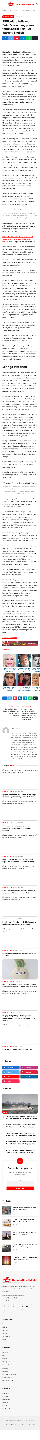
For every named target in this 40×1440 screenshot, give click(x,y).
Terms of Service (7, 1365)
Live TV (4, 1406)
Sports (4, 1333)
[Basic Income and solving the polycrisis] (20, 1034)
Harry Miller (16, 728)
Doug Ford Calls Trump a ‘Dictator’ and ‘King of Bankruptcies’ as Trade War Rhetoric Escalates (20, 1152)
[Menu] (3, 4)
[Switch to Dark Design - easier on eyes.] (37, 4)
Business (5, 1330)
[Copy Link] (35, 38)
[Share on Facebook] (5, 38)
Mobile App (6, 1399)
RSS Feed (5, 1396)
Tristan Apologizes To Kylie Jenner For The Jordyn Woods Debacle (24, 689)
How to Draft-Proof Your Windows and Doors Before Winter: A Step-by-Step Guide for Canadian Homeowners (21, 1144)
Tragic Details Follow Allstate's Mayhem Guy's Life (24, 670)
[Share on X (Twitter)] (11, 38)
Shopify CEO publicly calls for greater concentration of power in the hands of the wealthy (18, 1018)
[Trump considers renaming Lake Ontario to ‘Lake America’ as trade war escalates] (20, 1104)
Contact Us (32, 1425)
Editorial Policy (7, 1377)
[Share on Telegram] (23, 38)
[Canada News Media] (20, 4)
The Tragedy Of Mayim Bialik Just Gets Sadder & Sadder (9, 689)
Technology (6, 1336)
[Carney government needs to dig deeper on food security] (20, 938)
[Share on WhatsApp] (29, 38)
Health (4, 1339)
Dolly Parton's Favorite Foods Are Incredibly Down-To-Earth (9, 670)
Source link (6, 650)
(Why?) (14, 637)
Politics (4, 1327)
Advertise (5, 1368)
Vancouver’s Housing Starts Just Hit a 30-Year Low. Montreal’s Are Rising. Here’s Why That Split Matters (20, 1127)
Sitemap (5, 1371)
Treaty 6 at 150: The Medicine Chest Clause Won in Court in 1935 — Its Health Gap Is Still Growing (21, 1135)
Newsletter (5, 1393)
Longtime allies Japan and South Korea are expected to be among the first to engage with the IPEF (19, 239)
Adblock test (7, 637)
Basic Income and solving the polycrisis (17, 1049)
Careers (4, 1358)
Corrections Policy (8, 1380)
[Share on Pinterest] (17, 38)
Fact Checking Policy (9, 1374)
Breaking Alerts (7, 1409)
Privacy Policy (6, 1362)
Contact (4, 1355)
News (5, 1112)
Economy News (8, 16)
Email (20, 1180)
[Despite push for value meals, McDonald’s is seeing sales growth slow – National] (20, 906)
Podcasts (5, 1402)
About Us (5, 1352)
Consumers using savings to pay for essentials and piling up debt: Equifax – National (17, 828)
